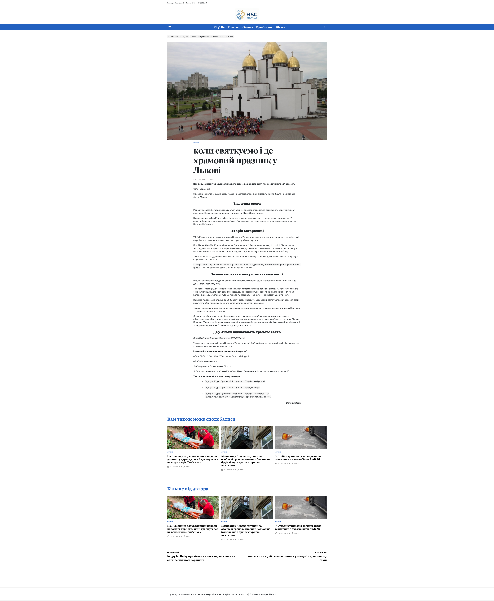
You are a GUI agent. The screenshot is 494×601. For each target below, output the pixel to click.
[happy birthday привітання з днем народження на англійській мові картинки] (3, 300)
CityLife (219, 27)
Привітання (264, 27)
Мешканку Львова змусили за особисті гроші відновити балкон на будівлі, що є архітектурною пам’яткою (245, 460)
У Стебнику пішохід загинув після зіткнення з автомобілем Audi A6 (298, 457)
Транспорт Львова (240, 27)
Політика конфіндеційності (262, 594)
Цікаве (280, 27)
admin (211, 180)
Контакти (243, 594)
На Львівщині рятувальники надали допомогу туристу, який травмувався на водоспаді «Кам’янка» (192, 459)
